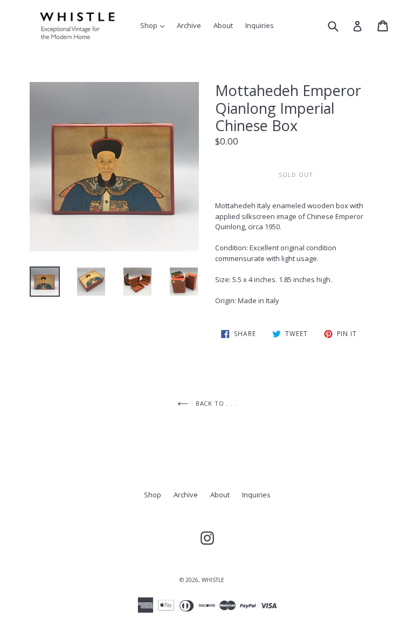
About (223, 25)
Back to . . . (215, 403)
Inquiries (259, 25)
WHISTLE (213, 580)
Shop (155, 25)
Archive (189, 25)
